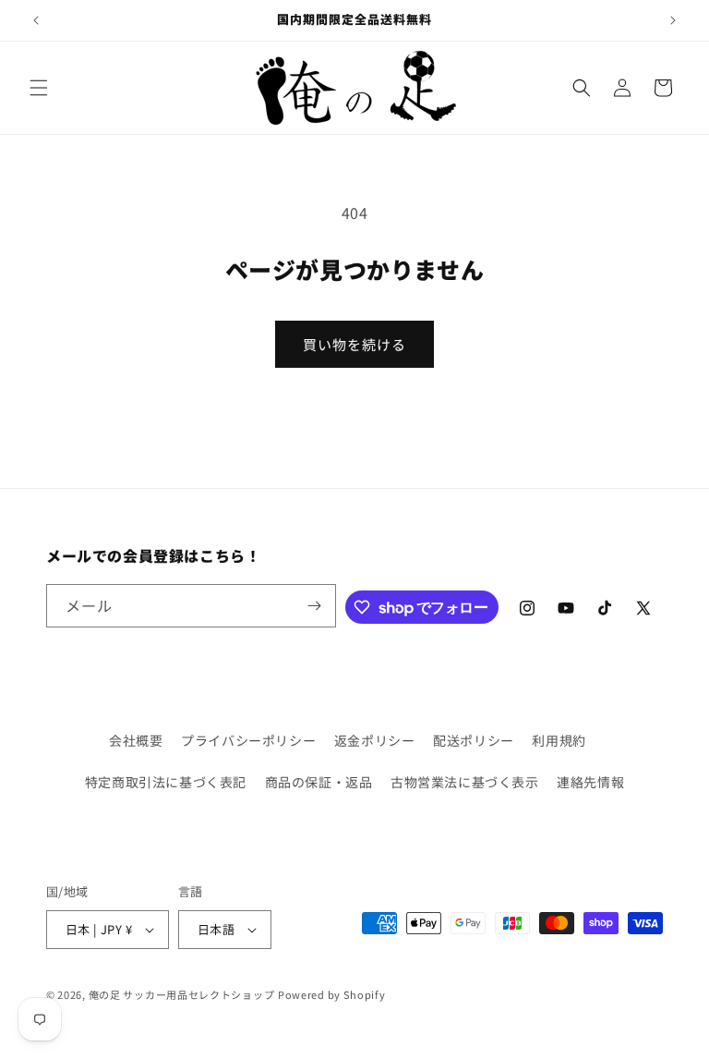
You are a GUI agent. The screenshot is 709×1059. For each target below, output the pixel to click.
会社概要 (135, 740)
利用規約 (558, 740)
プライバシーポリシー (248, 740)
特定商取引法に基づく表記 (165, 782)
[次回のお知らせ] (673, 20)
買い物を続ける (354, 344)
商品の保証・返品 (319, 782)
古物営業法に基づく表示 (465, 782)
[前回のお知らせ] (36, 20)
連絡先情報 (590, 782)
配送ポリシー (473, 740)
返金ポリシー (374, 740)
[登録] (314, 605)
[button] (38, 87)
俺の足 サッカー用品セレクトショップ (182, 994)
